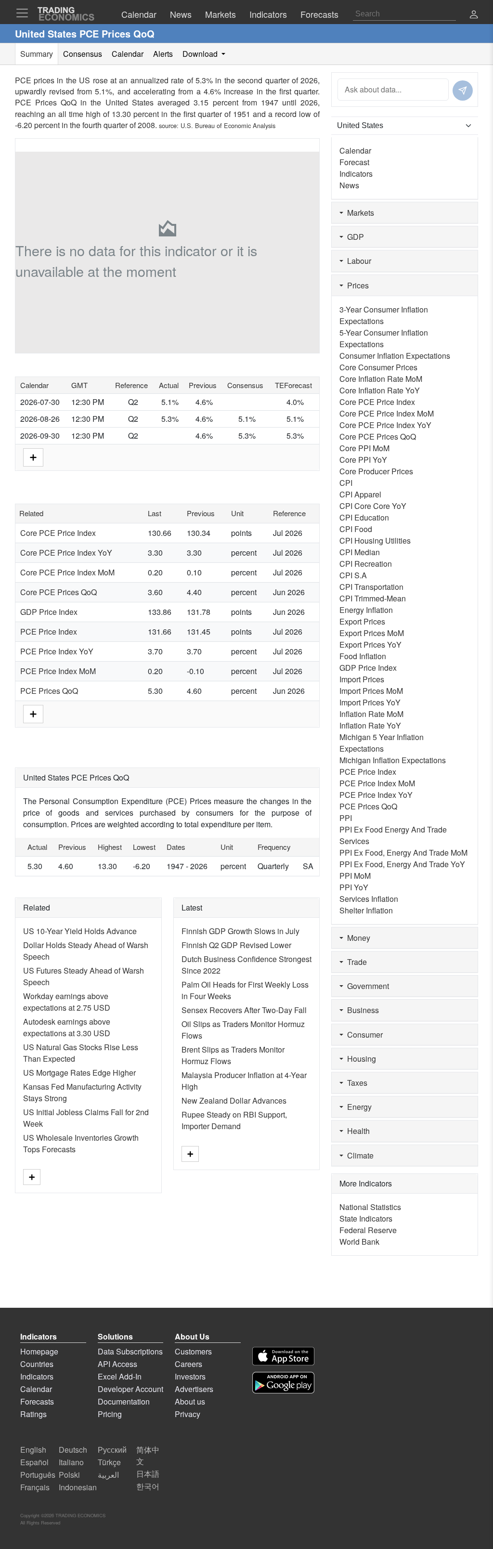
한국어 (147, 1486)
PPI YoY (353, 887)
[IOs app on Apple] (283, 1356)
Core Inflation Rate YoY (379, 390)
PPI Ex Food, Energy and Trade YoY (402, 864)
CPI (345, 482)
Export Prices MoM (371, 632)
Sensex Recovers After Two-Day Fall (244, 1009)
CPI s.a (353, 575)
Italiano (71, 1462)
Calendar (355, 150)
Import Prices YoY (370, 702)
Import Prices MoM (371, 690)
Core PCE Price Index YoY (66, 552)
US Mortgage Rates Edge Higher (79, 1072)
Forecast (354, 162)
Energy (357, 1106)
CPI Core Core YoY (372, 505)
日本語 (147, 1473)
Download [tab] (201, 53)
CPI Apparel (360, 494)
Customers (193, 1351)
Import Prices (361, 679)
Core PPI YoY (363, 459)
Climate (358, 1155)
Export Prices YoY (370, 644)
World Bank (359, 1241)
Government (366, 985)
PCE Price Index (48, 631)
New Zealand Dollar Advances (234, 1100)
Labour (357, 260)
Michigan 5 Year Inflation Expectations (381, 742)
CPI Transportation (371, 586)
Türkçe (109, 1462)
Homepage (39, 1351)
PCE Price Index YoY (56, 651)
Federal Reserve (368, 1230)
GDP (353, 236)
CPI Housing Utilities (375, 540)
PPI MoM (355, 875)
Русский (112, 1449)
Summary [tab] (36, 53)
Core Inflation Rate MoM (380, 378)
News (349, 185)
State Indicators (365, 1218)
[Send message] (463, 90)
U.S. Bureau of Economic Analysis (228, 125)
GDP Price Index (49, 611)
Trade (355, 961)
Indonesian (78, 1487)
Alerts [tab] (163, 53)
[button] (473, 15)
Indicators (356, 173)
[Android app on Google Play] (283, 1382)
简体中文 (147, 1455)
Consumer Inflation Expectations (394, 355)
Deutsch (73, 1449)
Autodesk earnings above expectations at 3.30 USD (66, 1027)
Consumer (363, 1034)
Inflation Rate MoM (371, 713)
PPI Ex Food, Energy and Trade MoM (403, 852)
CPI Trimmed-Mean (372, 598)
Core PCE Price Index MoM (67, 572)
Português (37, 1474)
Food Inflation (362, 656)
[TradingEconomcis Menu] (25, 13)
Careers (188, 1363)
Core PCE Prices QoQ (58, 592)
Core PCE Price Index (58, 532)
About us (190, 1401)
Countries (36, 1363)
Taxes (355, 1082)
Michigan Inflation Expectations (392, 760)
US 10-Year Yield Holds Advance (80, 931)
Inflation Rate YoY (370, 725)
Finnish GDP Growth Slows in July (240, 931)
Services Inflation (368, 898)
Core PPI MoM (364, 448)
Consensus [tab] (82, 53)
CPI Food (355, 528)
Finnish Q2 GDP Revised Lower (236, 944)
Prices (356, 285)
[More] (33, 456)
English (33, 1449)
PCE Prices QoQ (49, 690)
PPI (345, 817)
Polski (69, 1474)
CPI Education (364, 517)
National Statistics (370, 1206)
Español (34, 1462)
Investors (190, 1376)
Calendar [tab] (127, 53)
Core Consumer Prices (378, 367)
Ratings (33, 1413)
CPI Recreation (365, 563)
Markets (358, 212)
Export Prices (362, 621)
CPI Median (359, 552)
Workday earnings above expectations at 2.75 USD (66, 1001)
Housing (359, 1058)
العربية (108, 1474)
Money (356, 937)
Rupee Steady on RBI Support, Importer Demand (234, 1120)
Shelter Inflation (366, 910)
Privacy (187, 1413)
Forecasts (37, 1401)
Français (35, 1487)
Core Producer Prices (376, 471)
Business (361, 1009)
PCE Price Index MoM (58, 671)
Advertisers (194, 1388)
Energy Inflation (366, 609)
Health (356, 1130)
